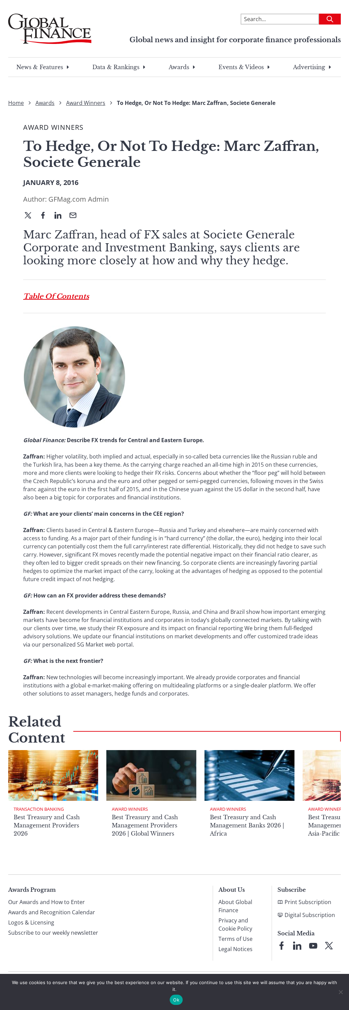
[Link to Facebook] (281, 946)
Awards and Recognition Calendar (51, 912)
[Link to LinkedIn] (297, 946)
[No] (340, 992)
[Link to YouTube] (313, 946)
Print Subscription (308, 902)
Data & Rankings (115, 67)
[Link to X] (329, 946)
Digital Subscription (310, 915)
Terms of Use (235, 939)
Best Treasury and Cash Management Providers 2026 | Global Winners (145, 825)
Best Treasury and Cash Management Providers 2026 (47, 825)
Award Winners (85, 103)
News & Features (39, 67)
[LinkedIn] (60, 216)
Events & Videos (241, 67)
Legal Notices (235, 949)
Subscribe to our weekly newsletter (53, 932)
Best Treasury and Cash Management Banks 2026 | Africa (247, 825)
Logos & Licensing (31, 922)
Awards (179, 67)
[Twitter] (30, 216)
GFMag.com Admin (78, 199)
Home (16, 103)
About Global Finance (235, 906)
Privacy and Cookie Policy (235, 924)
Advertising (309, 67)
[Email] (75, 216)
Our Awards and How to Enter (46, 902)
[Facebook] (45, 216)
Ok (176, 1000)
